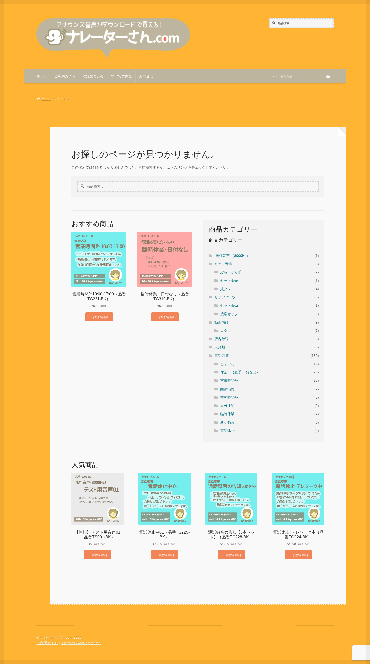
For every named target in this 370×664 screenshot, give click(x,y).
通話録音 (227, 422)
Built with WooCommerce (81, 643)
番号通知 (227, 406)
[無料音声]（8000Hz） (232, 256)
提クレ (225, 289)
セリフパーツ (225, 297)
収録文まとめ (93, 76)
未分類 (219, 347)
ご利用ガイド (65, 76)
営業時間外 (229, 380)
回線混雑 (227, 389)
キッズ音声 (223, 264)
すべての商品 (121, 76)
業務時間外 (229, 397)
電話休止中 (229, 431)
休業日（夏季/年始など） (240, 372)
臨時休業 (227, 414)
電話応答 (221, 356)
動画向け (221, 322)
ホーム (41, 76)
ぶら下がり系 (230, 272)
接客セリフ (229, 314)
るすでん (227, 364)
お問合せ (146, 76)
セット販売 (229, 281)
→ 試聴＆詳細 (99, 316)
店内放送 (221, 339)
